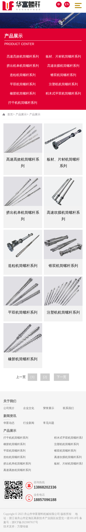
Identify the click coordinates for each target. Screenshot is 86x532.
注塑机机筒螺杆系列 (63, 84)
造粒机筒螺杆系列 (23, 75)
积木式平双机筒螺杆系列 (63, 93)
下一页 (61, 377)
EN (67, 4)
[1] (32, 377)
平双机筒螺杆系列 (23, 84)
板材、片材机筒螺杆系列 (63, 56)
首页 (10, 114)
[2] (45, 377)
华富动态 (8, 423)
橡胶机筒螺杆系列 (23, 93)
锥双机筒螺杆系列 (63, 75)
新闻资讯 (9, 416)
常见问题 (48, 423)
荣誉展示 (48, 408)
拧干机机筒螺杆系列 (22, 102)
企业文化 (28, 408)
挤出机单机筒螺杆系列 (23, 65)
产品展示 (21, 114)
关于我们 (9, 401)
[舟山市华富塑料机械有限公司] (21, 5)
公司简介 (8, 408)
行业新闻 (28, 423)
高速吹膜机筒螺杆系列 (63, 65)
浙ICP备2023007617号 (25, 522)
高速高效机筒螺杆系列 (23, 56)
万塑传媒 (22, 526)
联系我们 (68, 408)
